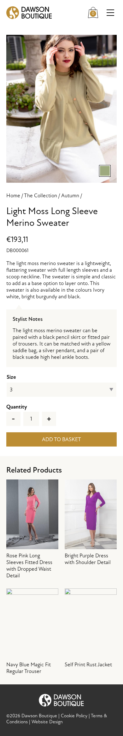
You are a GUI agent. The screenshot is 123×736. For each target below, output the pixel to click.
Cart (95, 11)
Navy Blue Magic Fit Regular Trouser (28, 668)
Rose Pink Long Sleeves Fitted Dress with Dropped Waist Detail (29, 565)
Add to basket (61, 439)
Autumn (70, 195)
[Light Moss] (61, 109)
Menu (110, 12)
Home (13, 195)
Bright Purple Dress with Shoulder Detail (88, 559)
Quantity (16, 406)
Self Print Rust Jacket (88, 664)
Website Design (47, 722)
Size (11, 377)
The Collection (40, 195)
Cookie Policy (74, 716)
